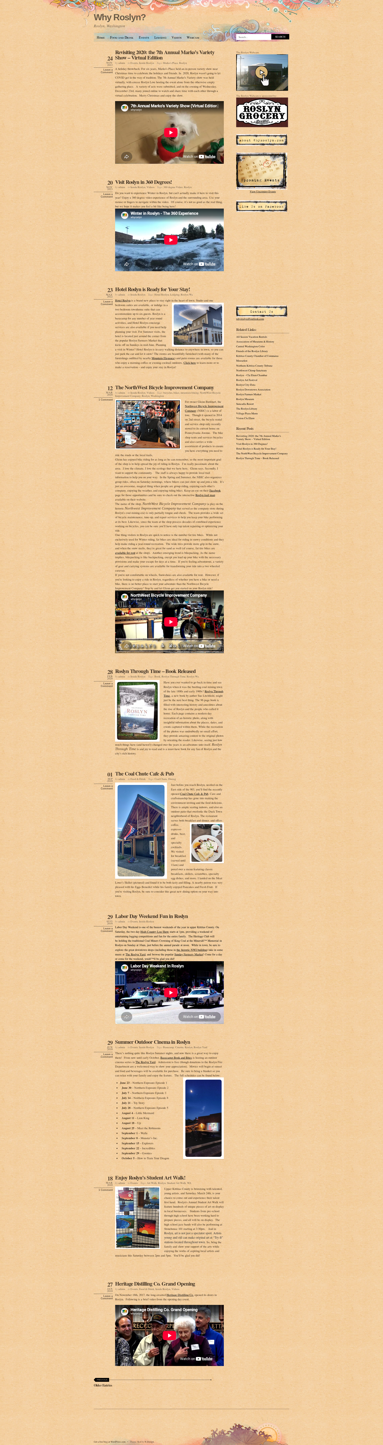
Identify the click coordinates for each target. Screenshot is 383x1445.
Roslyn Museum (245, 399)
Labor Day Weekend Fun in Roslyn (151, 916)
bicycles (167, 392)
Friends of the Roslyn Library (252, 351)
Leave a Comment (107, 71)
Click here (190, 363)
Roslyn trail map (205, 495)
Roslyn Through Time (174, 676)
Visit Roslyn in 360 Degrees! (143, 182)
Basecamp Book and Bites (176, 1058)
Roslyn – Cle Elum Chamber (251, 375)
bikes (176, 392)
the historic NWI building (192, 950)
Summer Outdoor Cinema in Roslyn (152, 1042)
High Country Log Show (154, 932)
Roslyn (183, 63)
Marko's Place (170, 63)
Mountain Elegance (163, 358)
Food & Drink (138, 779)
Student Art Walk (176, 1183)
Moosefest (241, 360)
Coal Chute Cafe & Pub (194, 794)
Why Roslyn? (119, 17)
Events (144, 37)
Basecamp (168, 1047)
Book (157, 676)
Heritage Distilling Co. (180, 1295)
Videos (176, 37)
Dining (172, 779)
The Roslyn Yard (135, 954)
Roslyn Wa (187, 294)
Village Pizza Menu (247, 413)
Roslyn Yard (200, 1047)
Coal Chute (161, 779)
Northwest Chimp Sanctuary (251, 370)
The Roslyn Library (246, 408)
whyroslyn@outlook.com (250, 319)
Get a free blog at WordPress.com (109, 1441)
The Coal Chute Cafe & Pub (144, 773)
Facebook (215, 490)
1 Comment (106, 399)
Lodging (160, 37)
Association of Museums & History (255, 341)
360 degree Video (173, 187)
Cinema (179, 1047)
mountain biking (190, 392)
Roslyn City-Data (245, 384)
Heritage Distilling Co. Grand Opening (155, 1283)
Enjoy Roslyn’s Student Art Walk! (150, 1177)
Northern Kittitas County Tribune (254, 365)
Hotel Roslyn (161, 294)
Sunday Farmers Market (188, 954)
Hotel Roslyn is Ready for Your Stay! (152, 289)
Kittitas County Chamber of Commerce (257, 356)
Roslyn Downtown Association (253, 389)
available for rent (125, 553)
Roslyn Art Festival (246, 380)
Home (101, 37)
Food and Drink (121, 37)
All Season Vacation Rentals (251, 337)
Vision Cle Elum (245, 418)
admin (121, 63)
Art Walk (152, 1183)
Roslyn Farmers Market (248, 394)
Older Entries (103, 1383)
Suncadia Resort (245, 404)
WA (189, 1183)
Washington (157, 396)
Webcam (193, 37)
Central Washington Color (250, 346)
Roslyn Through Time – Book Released (155, 671)
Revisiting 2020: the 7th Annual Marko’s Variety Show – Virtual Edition (164, 54)
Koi (139, 1441)
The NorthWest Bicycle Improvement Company (164, 387)
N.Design (149, 1441)
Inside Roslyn (146, 63)
